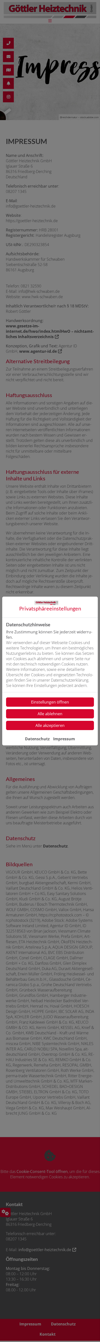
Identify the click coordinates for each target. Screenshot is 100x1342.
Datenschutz (37, 739)
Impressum (64, 739)
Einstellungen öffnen (50, 702)
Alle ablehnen (50, 713)
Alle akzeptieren (50, 725)
